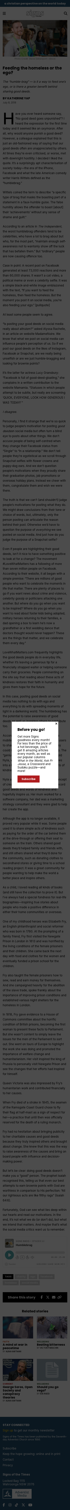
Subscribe (29, 779)
